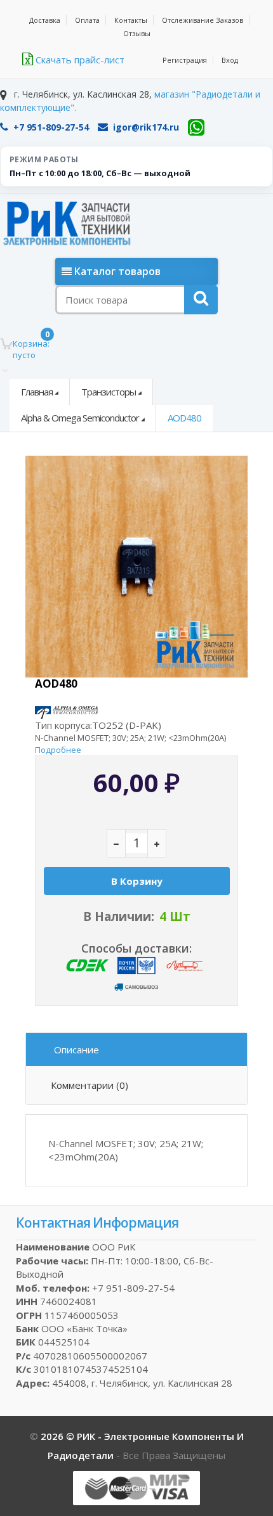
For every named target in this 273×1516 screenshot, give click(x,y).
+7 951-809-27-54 (51, 127)
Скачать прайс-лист (78, 59)
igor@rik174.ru (146, 127)
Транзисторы (108, 391)
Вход (230, 60)
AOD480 (184, 417)
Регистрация (185, 60)
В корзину (137, 881)
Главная (37, 391)
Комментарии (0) (89, 1085)
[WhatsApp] (196, 127)
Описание (76, 1049)
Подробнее (58, 749)
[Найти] (201, 299)
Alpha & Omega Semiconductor (80, 417)
